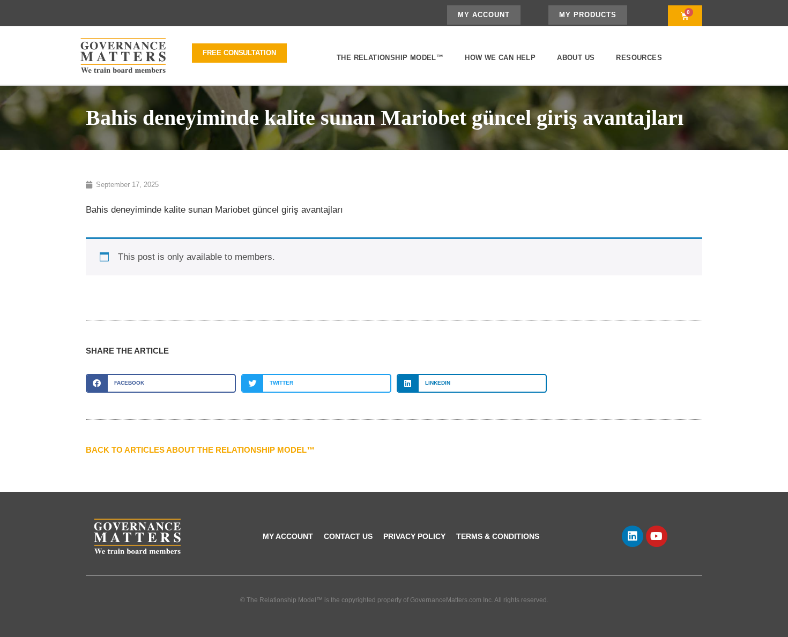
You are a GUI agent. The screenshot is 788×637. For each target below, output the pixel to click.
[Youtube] (656, 536)
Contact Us (348, 536)
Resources (639, 57)
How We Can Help (500, 57)
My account (288, 536)
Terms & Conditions (497, 536)
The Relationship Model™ (390, 57)
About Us (575, 57)
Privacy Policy (414, 536)
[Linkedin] (632, 536)
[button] (161, 383)
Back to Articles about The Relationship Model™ (200, 449)
